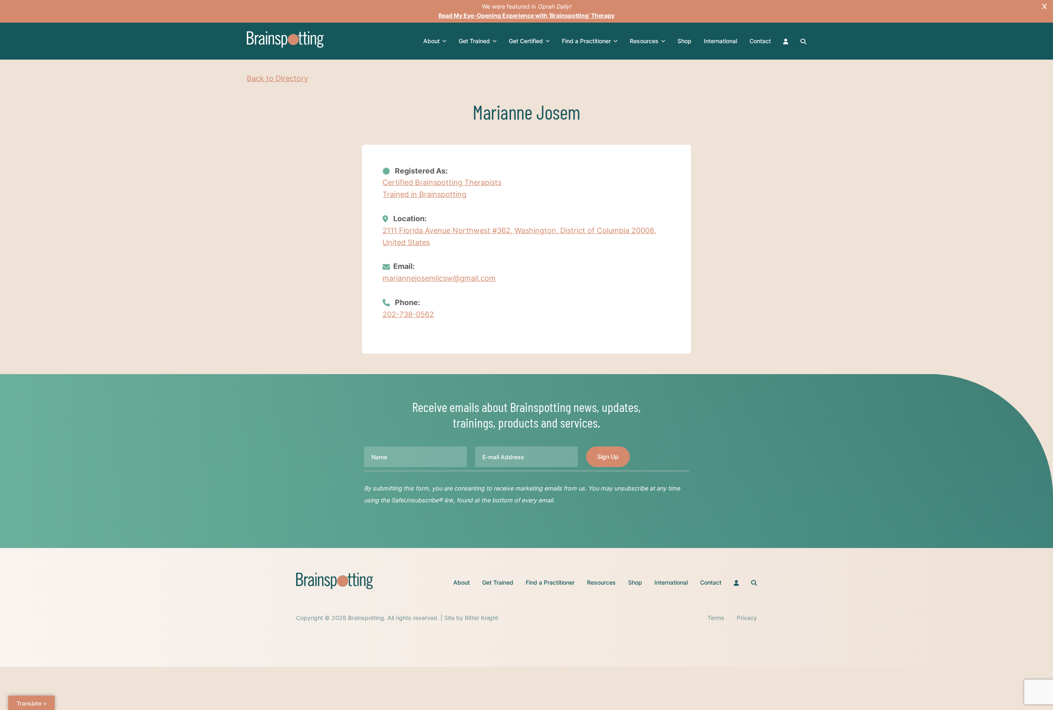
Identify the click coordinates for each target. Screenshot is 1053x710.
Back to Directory (277, 78)
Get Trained (474, 40)
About (431, 40)
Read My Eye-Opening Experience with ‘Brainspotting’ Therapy (526, 15)
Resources (644, 40)
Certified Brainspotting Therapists (442, 182)
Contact (760, 40)
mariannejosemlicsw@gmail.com (439, 278)
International (720, 40)
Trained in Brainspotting (424, 194)
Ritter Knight (481, 617)
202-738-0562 (408, 314)
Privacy (747, 617)
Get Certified (526, 40)
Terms (715, 617)
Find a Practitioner (586, 40)
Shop (684, 40)
